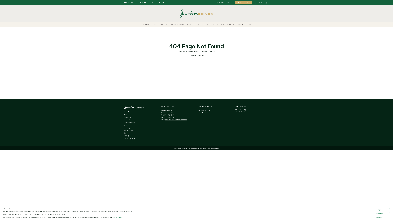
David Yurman (177, 24)
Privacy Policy (206, 148)
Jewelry (146, 24)
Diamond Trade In (129, 122)
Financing (127, 128)
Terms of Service (129, 138)
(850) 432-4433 (168, 115)
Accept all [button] (379, 210)
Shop (125, 133)
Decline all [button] (379, 217)
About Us (128, 2)
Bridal (190, 24)
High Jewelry (161, 24)
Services (142, 2)
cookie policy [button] (117, 217)
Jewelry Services (129, 120)
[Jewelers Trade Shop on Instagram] (240, 111)
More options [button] (379, 213)
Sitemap (126, 135)
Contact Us (243, 2)
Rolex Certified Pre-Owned (220, 24)
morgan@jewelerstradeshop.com (176, 119)
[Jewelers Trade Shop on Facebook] (236, 111)
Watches (241, 24)
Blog (161, 2)
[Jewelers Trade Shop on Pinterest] (245, 111)
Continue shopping (196, 55)
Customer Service (196, 148)
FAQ (152, 2)
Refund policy (128, 130)
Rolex (200, 24)
